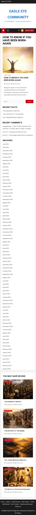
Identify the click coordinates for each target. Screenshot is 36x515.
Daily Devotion (9, 440)
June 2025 (6, 170)
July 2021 (5, 310)
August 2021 (6, 307)
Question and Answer (26, 504)
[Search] (19, 30)
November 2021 (8, 300)
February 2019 (7, 365)
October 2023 (7, 235)
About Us (18, 506)
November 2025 (8, 154)
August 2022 (6, 277)
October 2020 (7, 329)
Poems (32, 501)
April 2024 (6, 215)
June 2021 (6, 313)
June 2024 (6, 209)
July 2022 (5, 281)
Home (3, 501)
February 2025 (7, 183)
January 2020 (7, 352)
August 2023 (6, 241)
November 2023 (8, 232)
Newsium (30, 510)
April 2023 (6, 251)
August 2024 (6, 202)
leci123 (5, 135)
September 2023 (8, 238)
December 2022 (7, 264)
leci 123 (5, 132)
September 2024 (8, 199)
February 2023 (7, 258)
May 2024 (6, 212)
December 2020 (7, 326)
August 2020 (6, 333)
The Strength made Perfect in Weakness (21, 135)
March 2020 (6, 346)
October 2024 (7, 196)
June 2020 (6, 336)
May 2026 (6, 147)
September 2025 (8, 160)
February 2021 (7, 323)
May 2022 (6, 287)
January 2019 (7, 369)
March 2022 (6, 294)
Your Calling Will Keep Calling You (13, 117)
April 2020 (6, 342)
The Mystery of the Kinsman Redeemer (17, 489)
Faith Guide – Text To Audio (10, 504)
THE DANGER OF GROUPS (11, 111)
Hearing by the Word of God (17, 132)
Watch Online (29, 30)
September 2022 (8, 274)
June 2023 (6, 245)
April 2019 (6, 359)
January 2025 (7, 186)
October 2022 (7, 271)
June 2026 (6, 144)
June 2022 (6, 284)
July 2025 (5, 167)
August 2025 (6, 163)
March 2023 (6, 255)
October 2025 (7, 157)
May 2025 (6, 173)
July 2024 (5, 206)
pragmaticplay (7, 126)
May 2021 (6, 316)
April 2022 (6, 290)
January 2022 (7, 297)
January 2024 (7, 225)
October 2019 (7, 355)
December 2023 (7, 229)
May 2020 (6, 339)
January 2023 (7, 261)
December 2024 (7, 189)
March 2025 (6, 180)
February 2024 (7, 222)
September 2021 (8, 303)
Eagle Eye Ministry (16, 83)
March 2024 (6, 219)
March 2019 (6, 362)
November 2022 (8, 268)
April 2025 (6, 176)
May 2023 (6, 248)
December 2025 (7, 150)
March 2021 (6, 320)
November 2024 (8, 193)
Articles (8, 501)
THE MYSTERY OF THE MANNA (13, 114)
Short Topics (7, 75)
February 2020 (7, 349)
